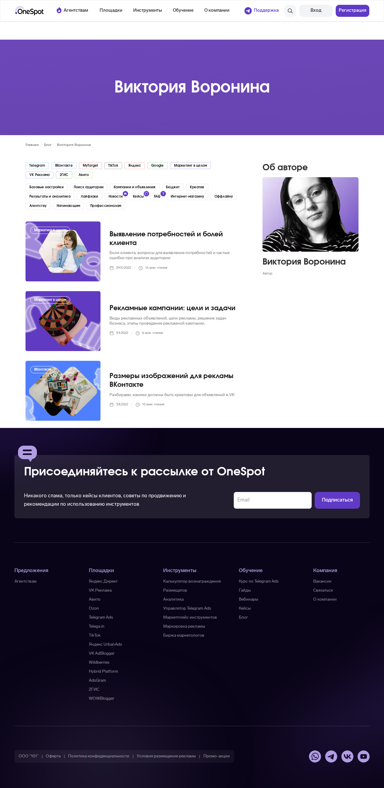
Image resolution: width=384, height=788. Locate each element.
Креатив (197, 187)
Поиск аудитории (89, 187)
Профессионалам (105, 206)
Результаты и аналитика (49, 196)
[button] (111, 10)
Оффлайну (223, 196)
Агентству (37, 206)
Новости (116, 196)
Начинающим (68, 206)
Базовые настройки (46, 187)
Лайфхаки (89, 196)
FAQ (157, 196)
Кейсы (138, 196)
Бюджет (173, 187)
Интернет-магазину (187, 196)
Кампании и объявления (135, 187)
